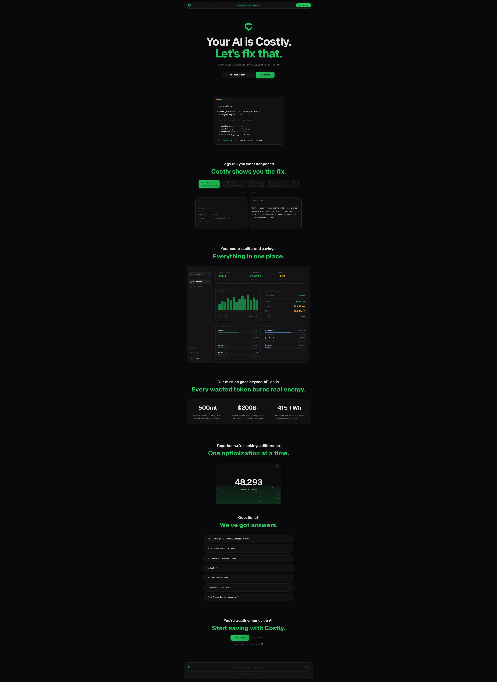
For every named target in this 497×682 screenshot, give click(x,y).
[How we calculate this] (277, 466)
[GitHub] (306, 667)
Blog (233, 667)
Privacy (254, 667)
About (239, 667)
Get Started (303, 5)
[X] (309, 667)
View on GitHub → (258, 637)
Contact (247, 667)
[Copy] (248, 75)
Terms (262, 667)
